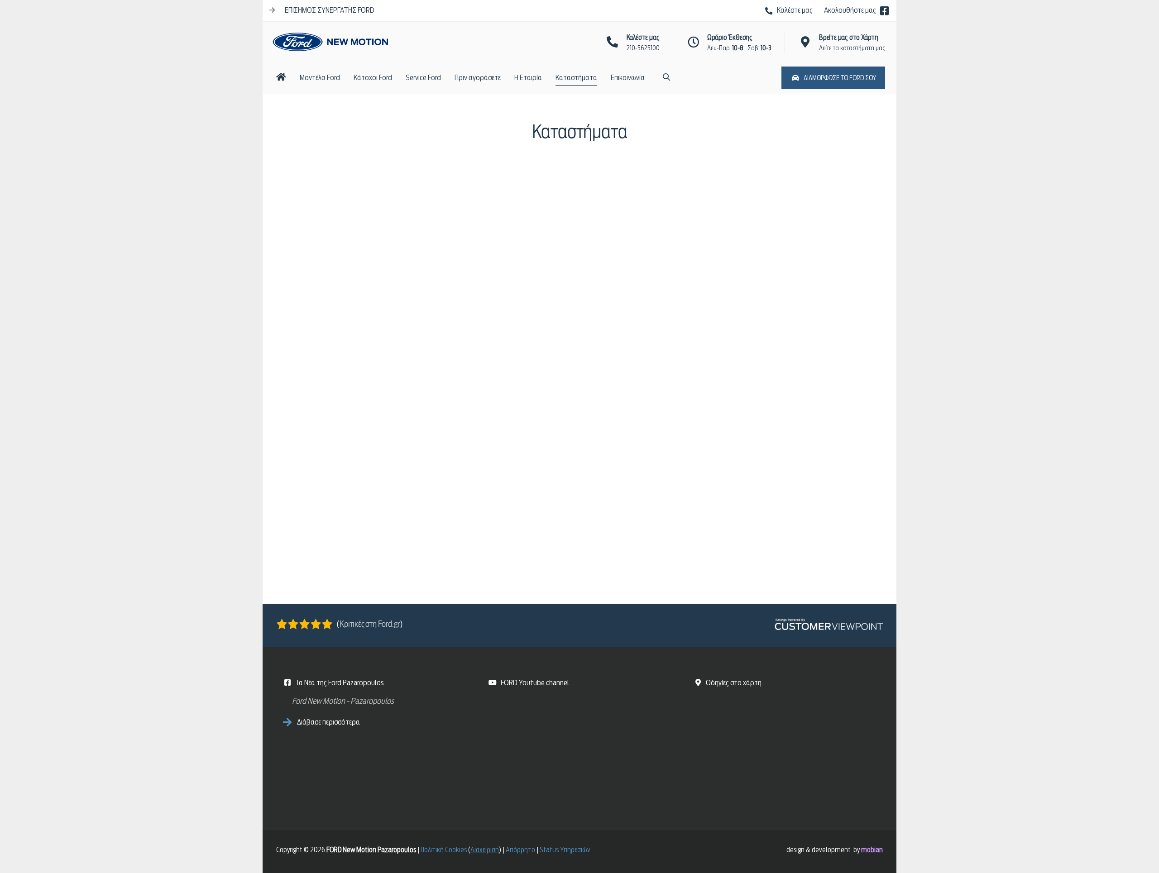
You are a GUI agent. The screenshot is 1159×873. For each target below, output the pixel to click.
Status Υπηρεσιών (565, 850)
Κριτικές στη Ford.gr (370, 623)
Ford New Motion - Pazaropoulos (343, 701)
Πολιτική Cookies (444, 850)
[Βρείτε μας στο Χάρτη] (788, 748)
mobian (872, 850)
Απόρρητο (520, 850)
